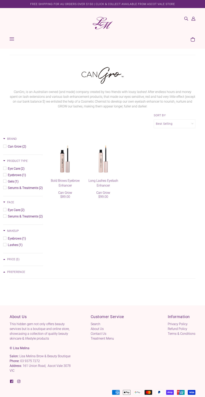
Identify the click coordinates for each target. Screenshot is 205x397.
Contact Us (98, 334)
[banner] (102, 23)
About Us (97, 329)
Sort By (160, 115)
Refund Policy (177, 329)
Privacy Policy (178, 324)
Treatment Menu (102, 338)
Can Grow (65, 193)
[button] (10, 139)
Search (95, 324)
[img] (186, 18)
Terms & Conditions (181, 334)
